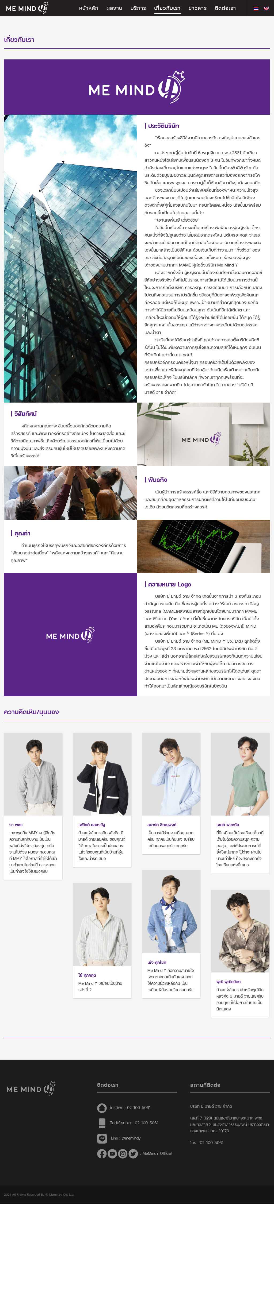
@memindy (131, 1138)
